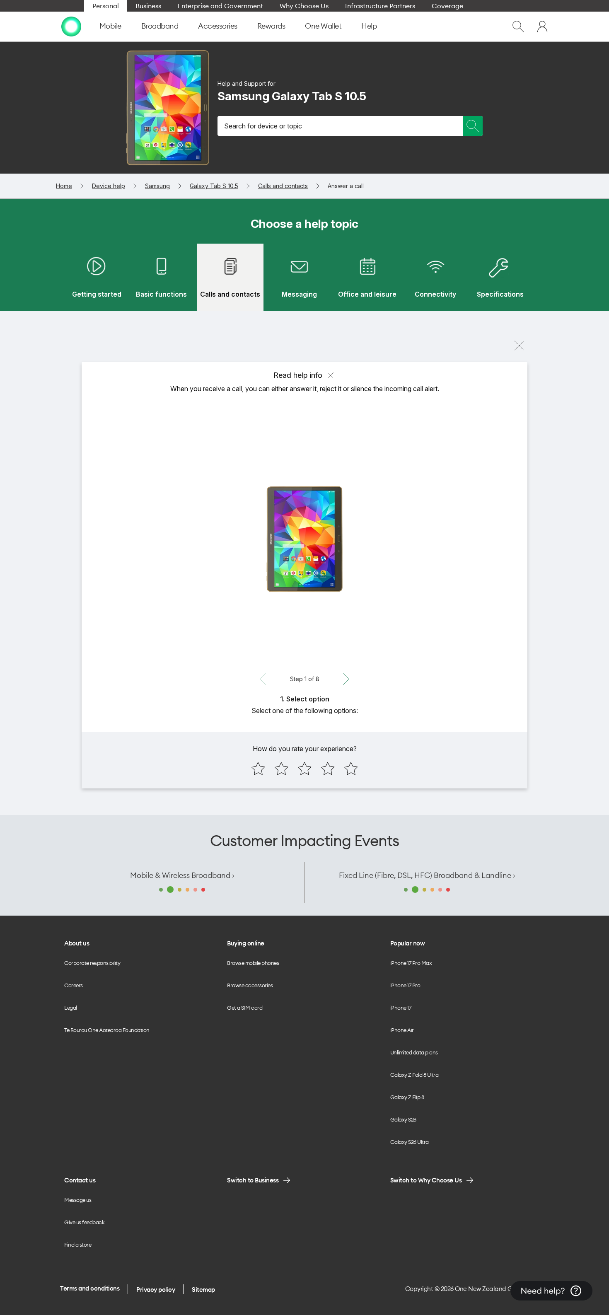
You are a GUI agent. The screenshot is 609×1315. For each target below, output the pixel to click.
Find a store (77, 1244)
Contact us (79, 1180)
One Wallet (323, 26)
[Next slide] (346, 679)
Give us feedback (84, 1222)
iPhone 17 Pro (405, 985)
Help (369, 26)
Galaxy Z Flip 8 (407, 1097)
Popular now (407, 943)
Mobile (110, 26)
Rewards (271, 26)
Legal (70, 1007)
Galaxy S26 (403, 1119)
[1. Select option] (304, 539)
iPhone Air (402, 1030)
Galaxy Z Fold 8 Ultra (414, 1074)
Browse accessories (250, 985)
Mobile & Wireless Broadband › (182, 875)
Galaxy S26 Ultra (409, 1142)
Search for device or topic (263, 126)
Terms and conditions (89, 1288)
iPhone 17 (400, 1007)
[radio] (258, 768)
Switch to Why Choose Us (426, 1180)
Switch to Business (252, 1180)
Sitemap (203, 1289)
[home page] (71, 26)
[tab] (97, 277)
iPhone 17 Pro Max (411, 963)
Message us (77, 1200)
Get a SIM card (244, 1007)
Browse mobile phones (253, 963)
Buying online (245, 943)
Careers (73, 985)
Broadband (160, 26)
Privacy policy (155, 1289)
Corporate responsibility (92, 963)
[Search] (473, 126)
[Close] (519, 345)
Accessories (217, 26)
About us (76, 943)
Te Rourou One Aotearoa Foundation (107, 1030)
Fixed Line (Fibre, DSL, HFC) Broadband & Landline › (427, 875)
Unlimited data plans (414, 1052)
